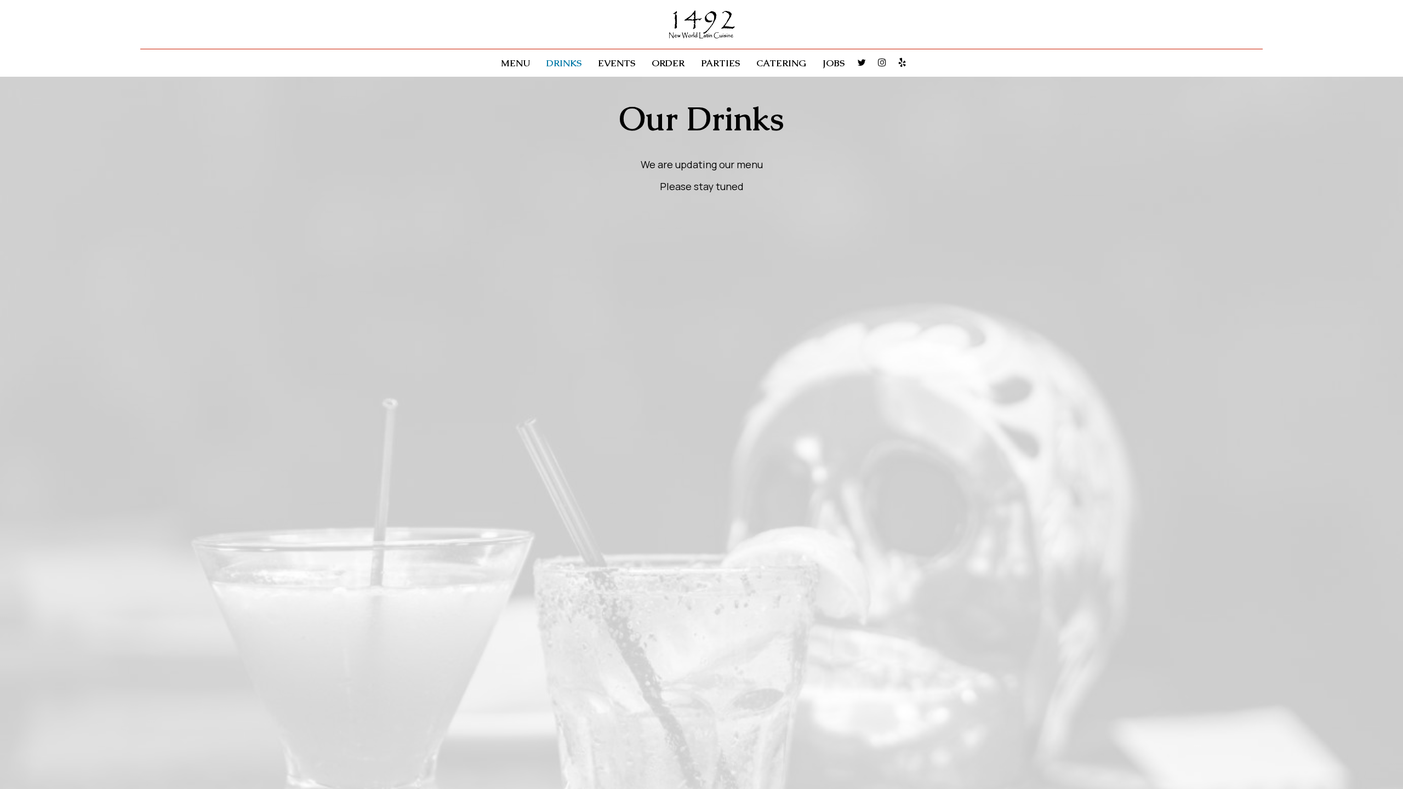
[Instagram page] (882, 62)
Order (668, 63)
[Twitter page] (861, 62)
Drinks (563, 63)
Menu (515, 63)
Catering (781, 63)
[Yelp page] (902, 62)
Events (616, 63)
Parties (720, 63)
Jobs (834, 63)
